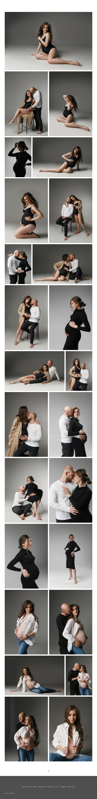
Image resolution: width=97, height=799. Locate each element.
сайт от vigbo (9, 793)
